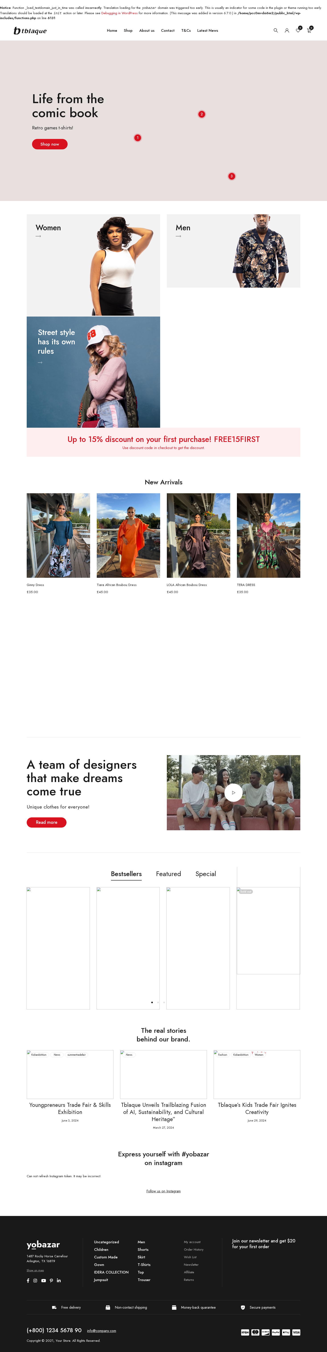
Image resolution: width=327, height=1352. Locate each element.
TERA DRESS (246, 584)
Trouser (144, 1279)
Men (141, 1242)
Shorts (143, 1249)
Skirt (141, 1257)
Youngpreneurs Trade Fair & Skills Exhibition (257, 1108)
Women (165, 1055)
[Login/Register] (287, 30)
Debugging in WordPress (119, 13)
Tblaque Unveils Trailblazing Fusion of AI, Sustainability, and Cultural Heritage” (70, 1112)
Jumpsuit (101, 1279)
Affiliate (189, 1272)
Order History (194, 1249)
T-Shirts (144, 1264)
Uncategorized (106, 1242)
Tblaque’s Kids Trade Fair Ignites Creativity (163, 1108)
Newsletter (191, 1264)
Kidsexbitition (147, 1055)
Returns (189, 1279)
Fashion (129, 1055)
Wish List (190, 1257)
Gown (99, 1264)
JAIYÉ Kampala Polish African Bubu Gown (265, 978)
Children (101, 1249)
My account (192, 1242)
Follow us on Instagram (163, 1191)
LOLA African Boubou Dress (187, 584)
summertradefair (263, 1055)
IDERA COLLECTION (111, 1272)
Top (141, 1272)
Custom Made (106, 1257)
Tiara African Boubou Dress (117, 584)
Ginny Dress (35, 584)
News (35, 1055)
